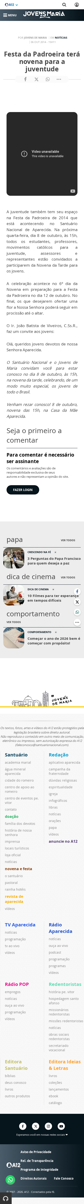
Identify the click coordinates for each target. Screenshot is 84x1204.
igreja (53, 794)
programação (15, 939)
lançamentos (59, 1089)
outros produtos (17, 1096)
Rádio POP (17, 984)
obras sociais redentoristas (59, 1036)
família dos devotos (20, 823)
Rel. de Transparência (37, 1161)
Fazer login (23, 490)
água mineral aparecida (15, 771)
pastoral (11, 882)
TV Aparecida (20, 925)
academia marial (18, 762)
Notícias (61, 37)
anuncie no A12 (63, 841)
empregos (13, 992)
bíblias (10, 1076)
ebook (53, 1096)
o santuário (14, 876)
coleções (55, 1082)
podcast (55, 952)
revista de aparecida (14, 899)
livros (9, 1089)
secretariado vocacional (58, 1047)
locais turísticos (17, 848)
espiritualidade (61, 787)
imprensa (12, 841)
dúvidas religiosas (63, 780)
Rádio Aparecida (60, 928)
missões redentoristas (66, 1021)
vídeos (10, 908)
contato (11, 809)
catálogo (55, 1103)
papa (53, 827)
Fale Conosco (64, 1178)
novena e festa (18, 868)
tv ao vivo (12, 946)
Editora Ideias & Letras (65, 1064)
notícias (11, 861)
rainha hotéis (15, 889)
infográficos (58, 800)
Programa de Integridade (39, 1170)
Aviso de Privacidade (36, 1152)
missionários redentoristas (59, 1012)
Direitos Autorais (33, 1178)
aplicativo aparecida (64, 762)
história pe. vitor (61, 992)
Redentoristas (65, 984)
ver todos (68, 540)
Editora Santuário (16, 1064)
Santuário (16, 755)
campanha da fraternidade (59, 771)
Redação (58, 755)
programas (57, 966)
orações (55, 821)
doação (11, 816)
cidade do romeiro (19, 780)
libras (53, 807)
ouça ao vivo (58, 945)
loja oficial (13, 855)
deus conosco (15, 1082)
